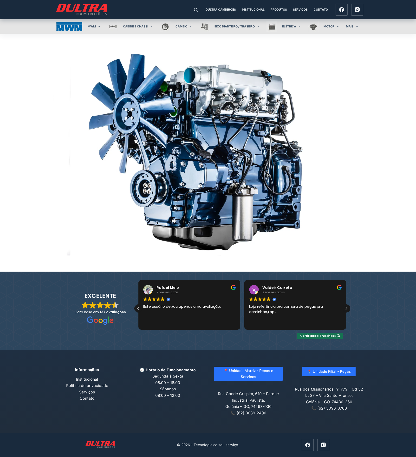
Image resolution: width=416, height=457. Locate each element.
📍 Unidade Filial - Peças (329, 371)
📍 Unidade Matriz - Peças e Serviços (248, 373)
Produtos (279, 9)
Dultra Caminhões (221, 9)
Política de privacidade (87, 385)
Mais (349, 26)
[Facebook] (342, 10)
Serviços (300, 9)
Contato (321, 9)
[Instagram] (357, 10)
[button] (346, 308)
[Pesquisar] (196, 10)
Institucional (253, 9)
